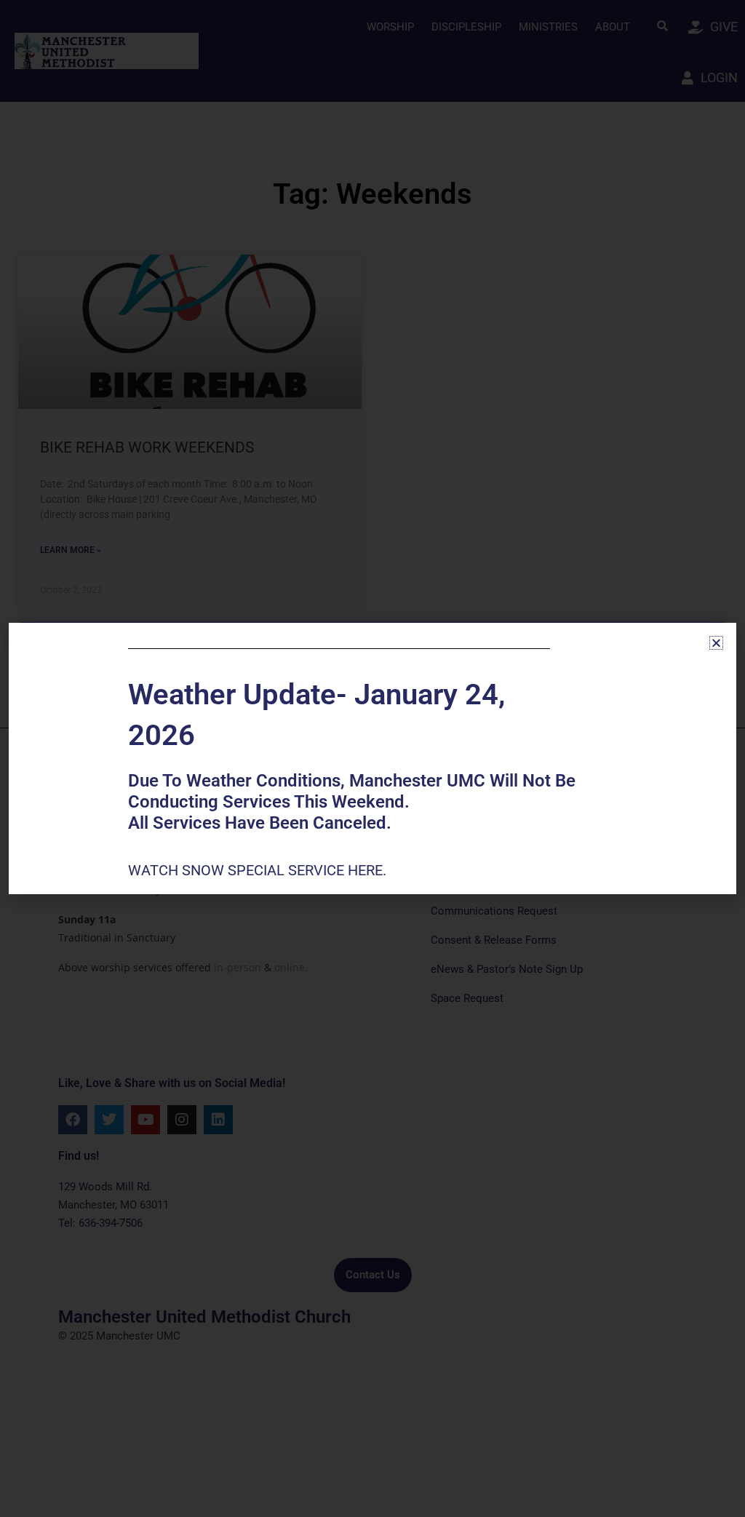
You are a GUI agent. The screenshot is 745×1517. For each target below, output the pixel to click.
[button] (716, 642)
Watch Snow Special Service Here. (259, 870)
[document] (372, 758)
